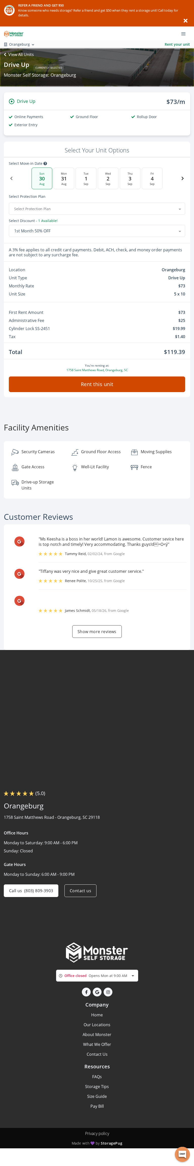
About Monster (97, 1034)
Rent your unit (177, 44)
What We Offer (97, 1044)
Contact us (80, 890)
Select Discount (33, 221)
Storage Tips (97, 1086)
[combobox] (97, 209)
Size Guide (97, 1096)
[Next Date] (182, 178)
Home (97, 1015)
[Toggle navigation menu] (185, 33)
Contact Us (97, 1054)
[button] (86, 992)
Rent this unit (97, 384)
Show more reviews (97, 631)
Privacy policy (97, 1133)
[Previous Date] (11, 178)
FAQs (97, 1076)
